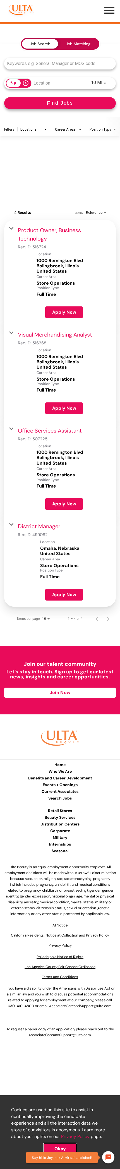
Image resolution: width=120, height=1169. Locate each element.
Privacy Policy (75, 1136)
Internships (60, 844)
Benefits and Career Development (60, 778)
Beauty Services (60, 817)
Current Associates (60, 791)
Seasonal (60, 851)
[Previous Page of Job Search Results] (96, 618)
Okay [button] (60, 1149)
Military (60, 837)
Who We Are (60, 771)
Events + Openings (60, 785)
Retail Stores (60, 811)
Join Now (60, 692)
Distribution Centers (60, 824)
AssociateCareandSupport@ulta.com (80, 1006)
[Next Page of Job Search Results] (108, 618)
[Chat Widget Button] (108, 1157)
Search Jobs (60, 798)
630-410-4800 (21, 1006)
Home (60, 765)
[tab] (40, 44)
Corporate (60, 831)
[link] (60, 272)
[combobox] (57, 63)
